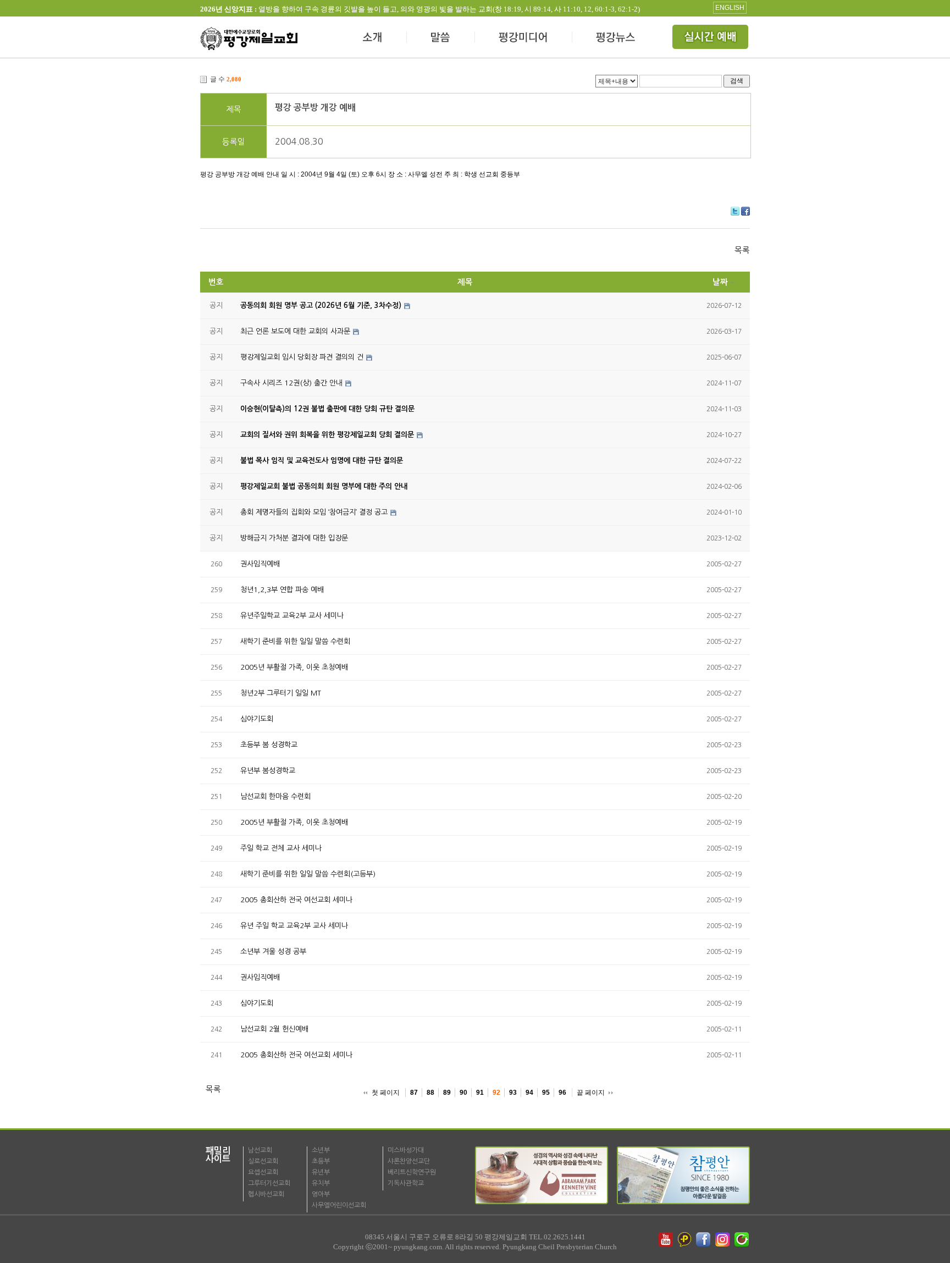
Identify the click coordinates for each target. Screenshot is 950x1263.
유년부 (321, 1172)
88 (430, 1092)
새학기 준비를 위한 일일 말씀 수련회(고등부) (307, 874)
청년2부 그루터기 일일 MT (280, 693)
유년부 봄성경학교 (267, 770)
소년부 (321, 1150)
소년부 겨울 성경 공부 (273, 951)
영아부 (321, 1194)
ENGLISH (729, 8)
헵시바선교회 (266, 1194)
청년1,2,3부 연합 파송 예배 (282, 589)
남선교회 (260, 1150)
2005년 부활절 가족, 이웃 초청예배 (294, 667)
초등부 (321, 1161)
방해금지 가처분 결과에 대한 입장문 (294, 538)
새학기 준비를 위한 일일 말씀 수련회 (295, 641)
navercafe (743, 1239)
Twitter (735, 211)
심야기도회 (256, 718)
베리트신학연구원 (412, 1172)
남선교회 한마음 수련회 (275, 796)
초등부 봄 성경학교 (268, 744)
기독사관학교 (406, 1183)
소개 (373, 38)
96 (562, 1092)
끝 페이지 (591, 1092)
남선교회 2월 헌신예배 (274, 1029)
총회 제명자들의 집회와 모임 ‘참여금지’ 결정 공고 (314, 512)
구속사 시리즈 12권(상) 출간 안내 (291, 383)
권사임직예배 (260, 563)
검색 (736, 80)
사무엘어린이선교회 (339, 1205)
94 (529, 1092)
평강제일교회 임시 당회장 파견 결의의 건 (301, 357)
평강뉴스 (616, 38)
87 (414, 1092)
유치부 (321, 1183)
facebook (704, 1239)
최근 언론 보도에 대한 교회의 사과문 (295, 331)
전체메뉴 (711, 38)
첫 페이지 (386, 1092)
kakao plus (685, 1239)
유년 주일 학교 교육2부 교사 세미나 (294, 925)
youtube (666, 1239)
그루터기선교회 (269, 1183)
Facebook (745, 211)
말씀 (441, 38)
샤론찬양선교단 (409, 1161)
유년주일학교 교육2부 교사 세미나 (292, 615)
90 (463, 1092)
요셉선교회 (263, 1172)
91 (480, 1092)
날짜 (720, 282)
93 (513, 1092)
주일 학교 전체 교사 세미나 (281, 848)
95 (546, 1092)
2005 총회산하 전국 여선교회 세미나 (296, 899)
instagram (723, 1239)
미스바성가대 (406, 1150)
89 (447, 1092)
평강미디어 (523, 38)
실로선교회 (263, 1161)
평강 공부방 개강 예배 (315, 107)
